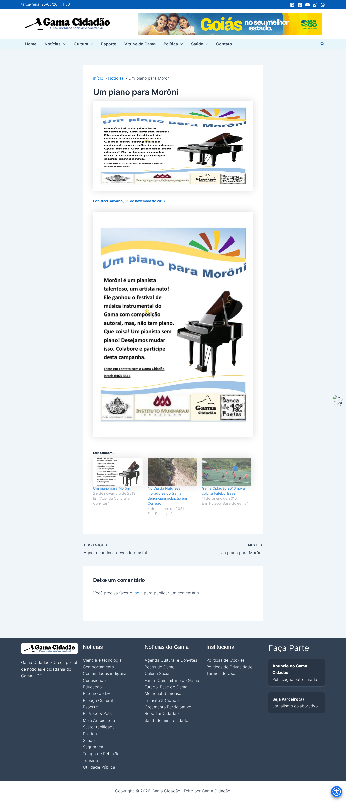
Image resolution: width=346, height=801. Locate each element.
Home (30, 43)
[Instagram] (292, 5)
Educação (92, 686)
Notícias (53, 43)
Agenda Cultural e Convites (171, 660)
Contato (224, 43)
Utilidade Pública (99, 767)
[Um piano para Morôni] (118, 472)
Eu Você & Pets (97, 713)
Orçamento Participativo (168, 706)
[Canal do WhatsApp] (315, 5)
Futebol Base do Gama (166, 686)
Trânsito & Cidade (162, 700)
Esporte (108, 43)
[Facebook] (300, 5)
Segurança (93, 746)
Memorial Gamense (163, 693)
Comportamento (98, 666)
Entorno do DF (96, 693)
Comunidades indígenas (105, 673)
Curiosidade (94, 680)
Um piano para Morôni (111, 488)
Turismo (90, 760)
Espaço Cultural (98, 700)
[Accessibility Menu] (336, 791)
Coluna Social (157, 673)
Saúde (197, 43)
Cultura (81, 43)
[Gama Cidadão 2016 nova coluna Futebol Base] (226, 472)
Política (171, 43)
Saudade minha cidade (166, 720)
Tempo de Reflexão (101, 753)
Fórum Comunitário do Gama (172, 680)
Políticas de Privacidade (229, 666)
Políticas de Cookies (225, 660)
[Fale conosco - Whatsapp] (322, 5)
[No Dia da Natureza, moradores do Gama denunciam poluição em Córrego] (172, 472)
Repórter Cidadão (162, 713)
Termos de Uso (220, 673)
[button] (63, 44)
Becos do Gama (160, 666)
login (138, 592)
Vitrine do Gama (140, 43)
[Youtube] (307, 5)
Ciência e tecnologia (102, 660)
